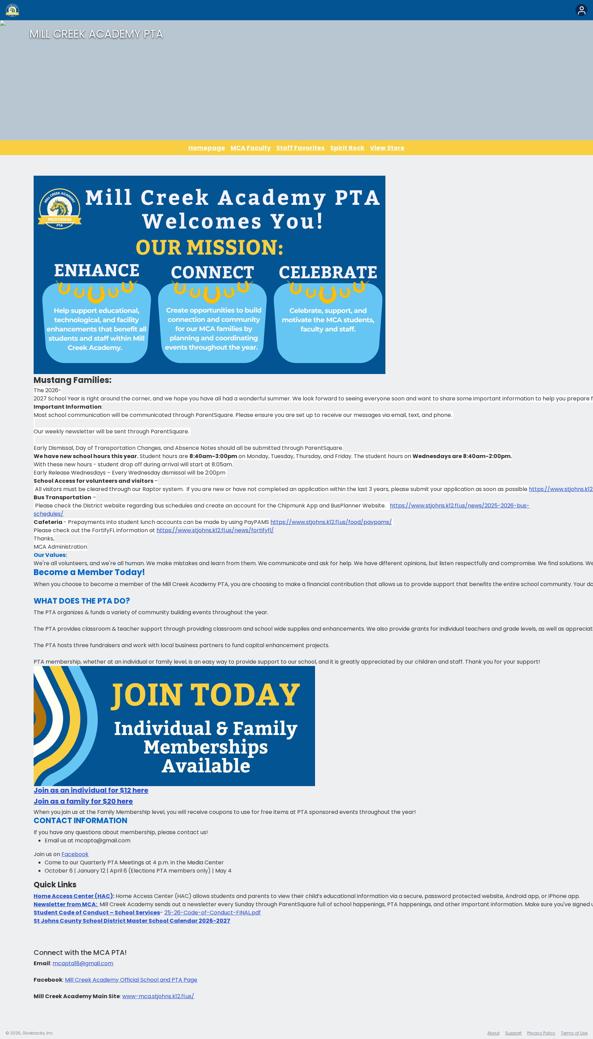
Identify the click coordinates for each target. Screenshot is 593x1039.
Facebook (75, 854)
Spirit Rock (347, 147)
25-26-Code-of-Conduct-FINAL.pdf (212, 913)
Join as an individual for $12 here (91, 790)
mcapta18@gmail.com (83, 963)
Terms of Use (574, 1033)
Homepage (206, 147)
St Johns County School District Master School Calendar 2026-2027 (132, 921)
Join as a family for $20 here (83, 801)
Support (513, 1033)
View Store (387, 147)
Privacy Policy (541, 1033)
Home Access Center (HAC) (73, 896)
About (493, 1033)
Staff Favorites (300, 147)
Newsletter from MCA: (66, 904)
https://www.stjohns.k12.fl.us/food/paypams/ (331, 522)
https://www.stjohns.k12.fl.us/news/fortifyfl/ (215, 530)
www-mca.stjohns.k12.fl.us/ (158, 996)
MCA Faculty (251, 147)
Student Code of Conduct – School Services (97, 913)
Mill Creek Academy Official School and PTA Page (131, 980)
